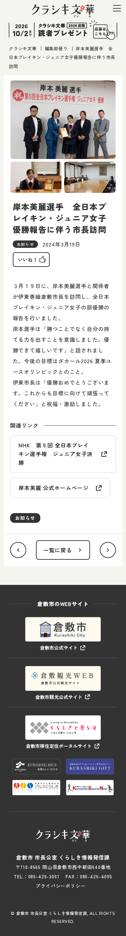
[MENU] (117, 8)
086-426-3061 (43, 876)
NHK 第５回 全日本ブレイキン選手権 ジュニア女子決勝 (55, 453)
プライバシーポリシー (60, 885)
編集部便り (56, 48)
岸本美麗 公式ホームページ (53, 488)
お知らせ (25, 517)
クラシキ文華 (23, 48)
